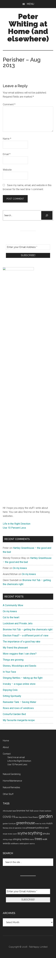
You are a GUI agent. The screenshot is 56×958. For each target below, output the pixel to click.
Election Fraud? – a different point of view (25, 635)
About (6, 747)
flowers (35, 817)
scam (15, 834)
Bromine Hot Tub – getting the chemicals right (27, 629)
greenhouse (25, 823)
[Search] (46, 215)
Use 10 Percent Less (14, 527)
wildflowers (15, 844)
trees (38, 839)
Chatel (41, 811)
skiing (5, 839)
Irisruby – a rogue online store (19, 683)
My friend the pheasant (15, 647)
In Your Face (9, 671)
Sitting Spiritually (12, 696)
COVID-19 (9, 817)
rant (46, 827)
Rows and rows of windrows (18, 708)
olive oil (11, 828)
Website (7, 169)
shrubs (46, 833)
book (14, 811)
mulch (49, 823)
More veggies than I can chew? (20, 653)
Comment (9, 104)
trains (32, 839)
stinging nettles (21, 839)
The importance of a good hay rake (21, 641)
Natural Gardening (12, 774)
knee (37, 824)
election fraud (27, 817)
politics (40, 827)
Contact (7, 754)
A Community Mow (13, 605)
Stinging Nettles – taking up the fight (22, 677)
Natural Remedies (11, 787)
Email (6, 154)
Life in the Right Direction (16, 523)
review (10, 834)
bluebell (9, 811)
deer (17, 817)
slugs (10, 839)
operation (18, 828)
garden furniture (9, 824)
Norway (5, 828)
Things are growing (13, 659)
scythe (22, 833)
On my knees (20, 568)
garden (46, 816)
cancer (36, 811)
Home (6, 740)
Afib (4, 811)
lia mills (42, 824)
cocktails (48, 811)
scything (35, 833)
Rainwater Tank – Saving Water (19, 702)
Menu (30, 3)
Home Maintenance (12, 781)
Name (7, 138)
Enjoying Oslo (10, 689)
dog (20, 817)
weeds (6, 843)
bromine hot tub (24, 810)
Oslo (24, 828)
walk (44, 839)
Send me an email (16, 757)
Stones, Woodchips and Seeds (19, 665)
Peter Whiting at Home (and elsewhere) (28, 27)
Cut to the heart (11, 617)
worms (32, 844)
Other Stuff (8, 794)
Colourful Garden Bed (14, 714)
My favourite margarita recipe (19, 720)
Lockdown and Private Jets (18, 623)
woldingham (24, 844)
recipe (5, 834)
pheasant (31, 827)
